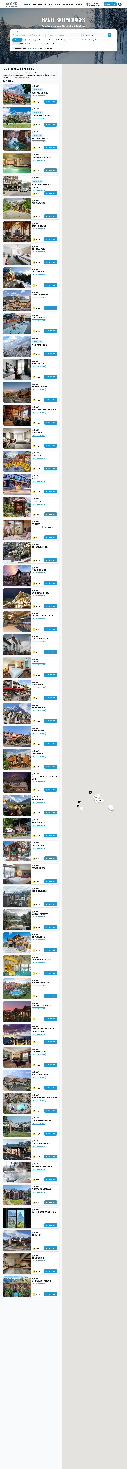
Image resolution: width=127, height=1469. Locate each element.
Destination (15, 32)
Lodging (18, 40)
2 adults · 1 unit (89, 35)
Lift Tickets (73, 40)
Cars (50, 40)
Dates (48, 32)
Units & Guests (86, 32)
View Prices (50, 101)
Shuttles (60, 40)
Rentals (97, 40)
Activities (40, 40)
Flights (29, 40)
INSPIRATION (54, 4)
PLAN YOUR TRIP (39, 4)
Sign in (30, 48)
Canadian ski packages (22, 77)
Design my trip (110, 4)
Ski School (86, 40)
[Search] (109, 35)
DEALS (65, 4)
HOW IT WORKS (75, 4)
